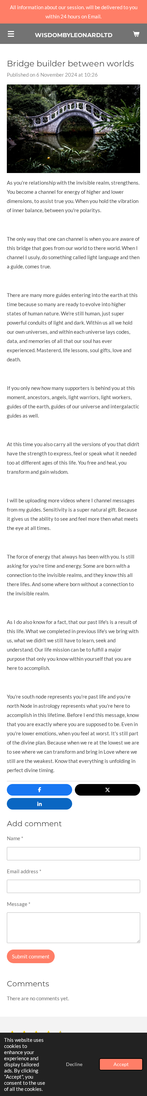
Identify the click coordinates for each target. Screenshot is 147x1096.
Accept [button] (121, 1064)
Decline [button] (74, 1064)
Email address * (24, 871)
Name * (15, 838)
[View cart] (136, 34)
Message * (18, 904)
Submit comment (31, 956)
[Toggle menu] (10, 34)
